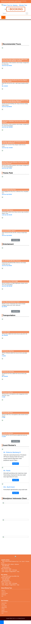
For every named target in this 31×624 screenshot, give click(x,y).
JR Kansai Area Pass (7, 392)
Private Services (5, 611)
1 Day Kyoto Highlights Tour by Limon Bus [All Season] (14, 121)
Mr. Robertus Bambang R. (12, 452)
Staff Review (4, 594)
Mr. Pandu (6, 470)
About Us (3, 590)
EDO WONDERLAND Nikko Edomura (11, 260)
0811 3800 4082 (5, 565)
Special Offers (4, 603)
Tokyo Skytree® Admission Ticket (10, 301)
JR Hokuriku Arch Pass (8, 371)
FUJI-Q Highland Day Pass (9, 189)
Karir (2, 596)
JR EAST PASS (6, 332)
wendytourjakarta (6, 567)
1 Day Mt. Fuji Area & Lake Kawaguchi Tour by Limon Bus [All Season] (14, 142)
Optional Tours (4, 607)
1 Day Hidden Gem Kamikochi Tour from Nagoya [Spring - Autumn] (14, 80)
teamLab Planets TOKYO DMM (10, 281)
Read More (15, 463)
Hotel (2, 613)
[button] (15, 240)
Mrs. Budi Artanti (9, 487)
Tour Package (4, 605)
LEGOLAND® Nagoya (7, 210)
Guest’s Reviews (5, 593)
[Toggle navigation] (3, 17)
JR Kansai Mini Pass (7, 412)
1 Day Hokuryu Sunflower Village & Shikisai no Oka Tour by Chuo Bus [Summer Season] (15, 101)
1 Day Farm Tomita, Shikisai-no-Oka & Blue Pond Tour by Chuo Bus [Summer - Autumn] (14, 60)
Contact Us (4, 591)
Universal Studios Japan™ (9, 230)
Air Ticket (3, 604)
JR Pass (3, 608)
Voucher (3, 610)
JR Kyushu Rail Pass (7, 433)
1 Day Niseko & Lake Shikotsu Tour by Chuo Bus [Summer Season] (14, 163)
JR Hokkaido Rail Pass (8, 351)
